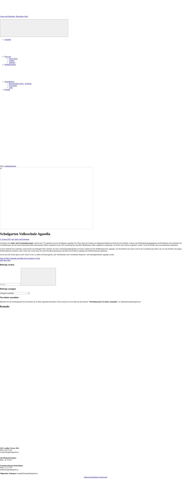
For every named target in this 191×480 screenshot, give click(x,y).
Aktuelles (7, 40)
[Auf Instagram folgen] (4, 95)
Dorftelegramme (10, 65)
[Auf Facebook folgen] (1, 95)
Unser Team (13, 59)
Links (11, 88)
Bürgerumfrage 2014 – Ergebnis (20, 84)
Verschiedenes (9, 82)
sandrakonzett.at (10, 166)
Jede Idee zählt (5, 260)
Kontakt (7, 90)
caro (12, 239)
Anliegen (12, 63)
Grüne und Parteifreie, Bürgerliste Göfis (14, 16)
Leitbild (11, 61)
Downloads (13, 86)
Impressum (103, 477)
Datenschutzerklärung (91, 477)
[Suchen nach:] (10, 284)
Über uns (7, 57)
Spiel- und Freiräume (22, 239)
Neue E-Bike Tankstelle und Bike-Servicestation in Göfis (20, 258)
